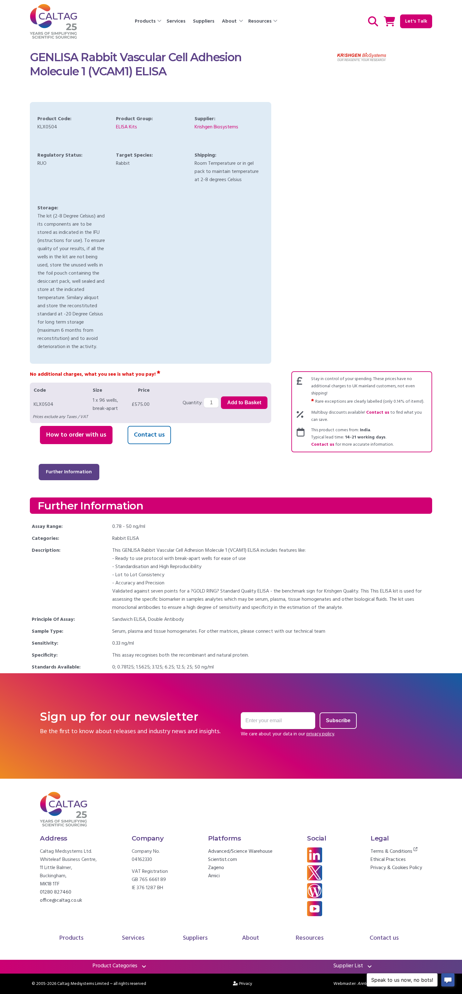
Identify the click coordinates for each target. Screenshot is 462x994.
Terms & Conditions (392, 851)
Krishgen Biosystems (216, 127)
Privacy (245, 984)
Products (145, 21)
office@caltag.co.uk (61, 900)
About (229, 21)
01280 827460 (55, 892)
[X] (314, 879)
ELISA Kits (126, 127)
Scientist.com (222, 860)
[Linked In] (314, 861)
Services (176, 21)
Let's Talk (416, 21)
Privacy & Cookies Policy (396, 868)
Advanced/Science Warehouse (240, 851)
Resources (260, 21)
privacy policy (320, 734)
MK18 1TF (49, 884)
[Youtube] (314, 915)
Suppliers (203, 21)
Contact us (149, 435)
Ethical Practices (388, 860)
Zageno (216, 868)
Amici (214, 876)
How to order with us (76, 435)
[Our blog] (314, 897)
